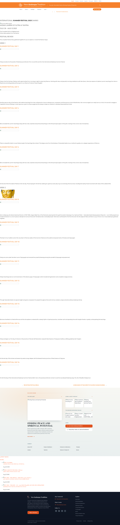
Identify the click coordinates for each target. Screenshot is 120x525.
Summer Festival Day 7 (9, 166)
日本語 (100, 1)
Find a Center (97, 9)
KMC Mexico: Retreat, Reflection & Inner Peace (16, 479)
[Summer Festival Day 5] (9, 130)
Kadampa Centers (79, 505)
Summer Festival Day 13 (9, 304)
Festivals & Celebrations (62, 11)
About (21, 9)
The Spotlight (31, 396)
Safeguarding (89, 520)
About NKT (35, 447)
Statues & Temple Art (67, 450)
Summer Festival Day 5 (9, 127)
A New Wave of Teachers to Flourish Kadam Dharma (89, 385)
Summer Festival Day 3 (9, 87)
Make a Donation (33, 512)
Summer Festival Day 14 (9, 323)
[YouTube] (62, 511)
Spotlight (32, 9)
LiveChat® (35, 522)
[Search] (100, 5)
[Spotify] (59, 511)
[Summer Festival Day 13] (9, 306)
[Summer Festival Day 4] (9, 111)
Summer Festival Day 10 (9, 242)
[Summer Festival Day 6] (9, 150)
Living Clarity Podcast (71, 396)
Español (86, 1)
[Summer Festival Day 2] (9, 68)
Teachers (51, 450)
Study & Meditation (51, 447)
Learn (45, 9)
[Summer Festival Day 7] (9, 169)
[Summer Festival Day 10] (9, 244)
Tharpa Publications (79, 515)
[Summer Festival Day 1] (9, 49)
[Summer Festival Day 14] (9, 326)
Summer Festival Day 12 (9, 281)
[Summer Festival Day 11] (9, 264)
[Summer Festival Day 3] (9, 90)
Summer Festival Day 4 (9, 108)
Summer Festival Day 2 (9, 66)
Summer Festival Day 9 (9, 222)
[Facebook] (56, 511)
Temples (83, 447)
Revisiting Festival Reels (31, 385)
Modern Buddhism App (80, 513)
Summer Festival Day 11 (9, 261)
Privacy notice (79, 520)
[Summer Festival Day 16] (9, 365)
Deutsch (81, 1)
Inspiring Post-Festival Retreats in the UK (14, 486)
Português (91, 1)
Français (77, 1)
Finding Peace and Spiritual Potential (40, 424)
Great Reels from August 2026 (11, 471)
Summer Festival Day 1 (9, 46)
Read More (30, 436)
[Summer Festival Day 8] (9, 202)
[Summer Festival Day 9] (9, 225)
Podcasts (39, 9)
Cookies (84, 520)
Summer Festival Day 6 (9, 147)
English (72, 1)
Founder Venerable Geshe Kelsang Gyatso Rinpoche (62, 5)
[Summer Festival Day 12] (9, 283)
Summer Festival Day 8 (9, 199)
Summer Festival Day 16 (9, 362)
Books (83, 450)
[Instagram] (65, 511)
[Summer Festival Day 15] (9, 345)
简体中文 (96, 1)
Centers (35, 450)
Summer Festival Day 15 (9, 343)
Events (26, 9)
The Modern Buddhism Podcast (73, 410)
